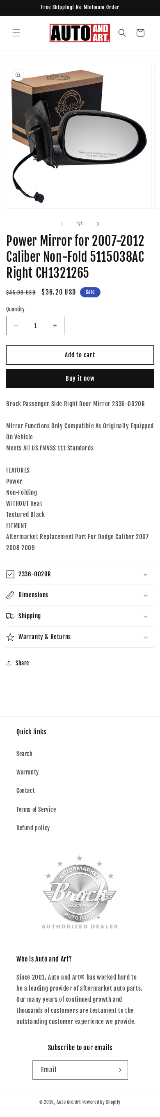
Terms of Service (36, 809)
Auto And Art (69, 1102)
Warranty (27, 772)
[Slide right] (98, 224)
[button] (16, 33)
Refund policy (33, 828)
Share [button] (22, 663)
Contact (25, 790)
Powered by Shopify (101, 1102)
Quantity (15, 309)
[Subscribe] (119, 1070)
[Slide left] (62, 224)
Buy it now (80, 378)
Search (24, 753)
